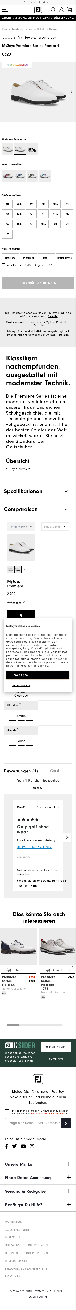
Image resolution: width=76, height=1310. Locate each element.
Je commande (21, 617)
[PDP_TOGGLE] (63, 509)
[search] (53, 10)
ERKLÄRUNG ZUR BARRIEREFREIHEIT (27, 1268)
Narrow (10, 257)
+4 (25, 569)
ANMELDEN (56, 1059)
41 (67, 204)
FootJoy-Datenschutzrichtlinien (48, 1113)
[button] (5, 10)
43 (31, 214)
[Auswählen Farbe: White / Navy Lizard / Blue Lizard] (20, 176)
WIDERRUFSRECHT (16, 1261)
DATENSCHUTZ (14, 1222)
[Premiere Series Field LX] (18, 964)
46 (7, 224)
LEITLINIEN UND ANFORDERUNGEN (26, 1253)
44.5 (55, 214)
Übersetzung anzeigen (34, 847)
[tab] (69, 9)
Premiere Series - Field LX (9, 981)
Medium (28, 257)
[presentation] (21, 770)
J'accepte (20, 675)
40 (43, 204)
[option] (38, 95)
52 (7, 234)
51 (67, 224)
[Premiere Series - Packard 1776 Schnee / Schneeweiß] (43, 997)
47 (31, 224)
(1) (20, 37)
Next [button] (71, 91)
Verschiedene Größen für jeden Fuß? (29, 265)
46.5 (19, 224)
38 (7, 204)
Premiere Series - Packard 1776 (48, 983)
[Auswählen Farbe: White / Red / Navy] (8, 176)
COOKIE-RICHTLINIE (17, 1229)
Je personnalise (21, 685)
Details (52, 316)
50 (55, 224)
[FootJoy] (38, 9)
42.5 (19, 214)
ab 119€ (20, 18)
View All (38, 788)
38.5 (19, 204)
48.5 (43, 224)
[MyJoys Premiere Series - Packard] (38, 95)
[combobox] (55, 526)
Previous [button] (4, 91)
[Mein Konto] (61, 10)
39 (31, 204)
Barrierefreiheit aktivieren (38, 2)
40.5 (55, 204)
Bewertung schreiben (40, 37)
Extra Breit (64, 257)
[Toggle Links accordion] (38, 1164)
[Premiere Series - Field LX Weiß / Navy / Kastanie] (4, 993)
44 (43, 214)
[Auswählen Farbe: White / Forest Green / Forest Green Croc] (32, 176)
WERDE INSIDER (55, 1046)
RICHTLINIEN (13, 1276)
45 (67, 214)
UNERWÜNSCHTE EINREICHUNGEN (26, 1245)
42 (7, 214)
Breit (46, 257)
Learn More (26, 1060)
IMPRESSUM (12, 1237)
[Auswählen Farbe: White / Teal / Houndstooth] (45, 176)
